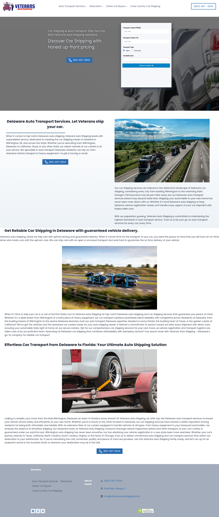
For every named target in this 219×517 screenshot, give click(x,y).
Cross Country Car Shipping (145, 6)
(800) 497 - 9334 (203, 6)
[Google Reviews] (43, 511)
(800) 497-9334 (113, 480)
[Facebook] (33, 511)
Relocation (66, 481)
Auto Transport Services (45, 481)
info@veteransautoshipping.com (122, 496)
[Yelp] (38, 511)
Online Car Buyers (41, 486)
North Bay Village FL (114, 488)
